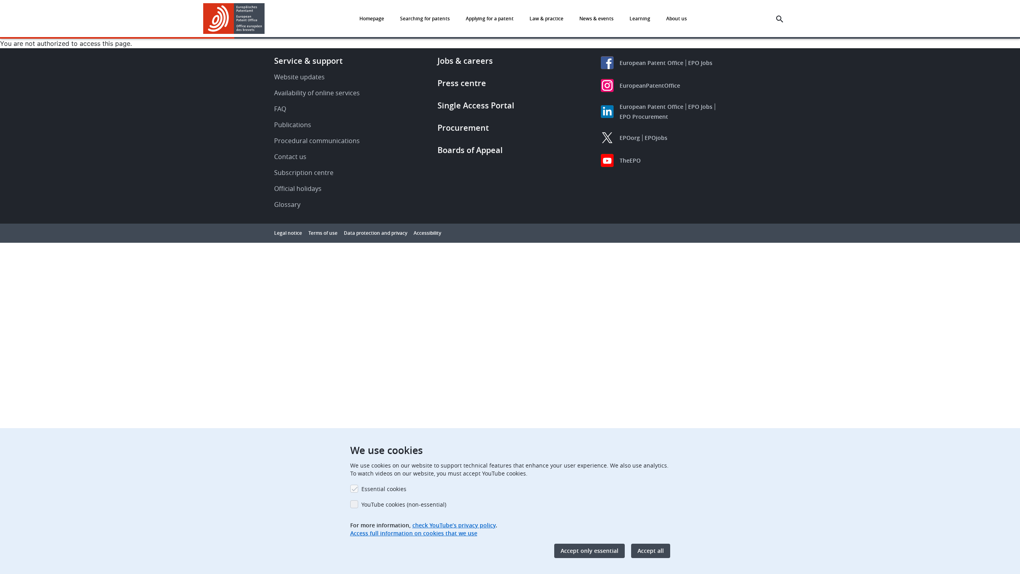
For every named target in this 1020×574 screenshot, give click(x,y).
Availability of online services (317, 92)
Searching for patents (425, 18)
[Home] (234, 18)
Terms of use (322, 233)
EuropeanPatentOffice (650, 85)
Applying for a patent (490, 18)
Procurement (463, 127)
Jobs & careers (465, 60)
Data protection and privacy (375, 233)
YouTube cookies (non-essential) (403, 504)
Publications (292, 124)
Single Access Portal (475, 105)
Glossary (287, 204)
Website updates (299, 77)
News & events (596, 18)
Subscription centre (303, 172)
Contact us (290, 156)
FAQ (280, 108)
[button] (266, 19)
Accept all (651, 550)
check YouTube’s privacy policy (454, 525)
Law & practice (546, 18)
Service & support (308, 60)
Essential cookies (383, 489)
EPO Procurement (644, 116)
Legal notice (288, 233)
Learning (640, 18)
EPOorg (630, 138)
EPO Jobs (700, 63)
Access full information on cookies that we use (413, 533)
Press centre (461, 83)
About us (676, 18)
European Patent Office (651, 63)
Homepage (371, 18)
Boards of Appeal (470, 150)
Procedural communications (317, 140)
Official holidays (298, 188)
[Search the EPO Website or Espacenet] (780, 19)
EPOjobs (656, 138)
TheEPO (630, 160)
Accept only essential (589, 550)
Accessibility (427, 233)
